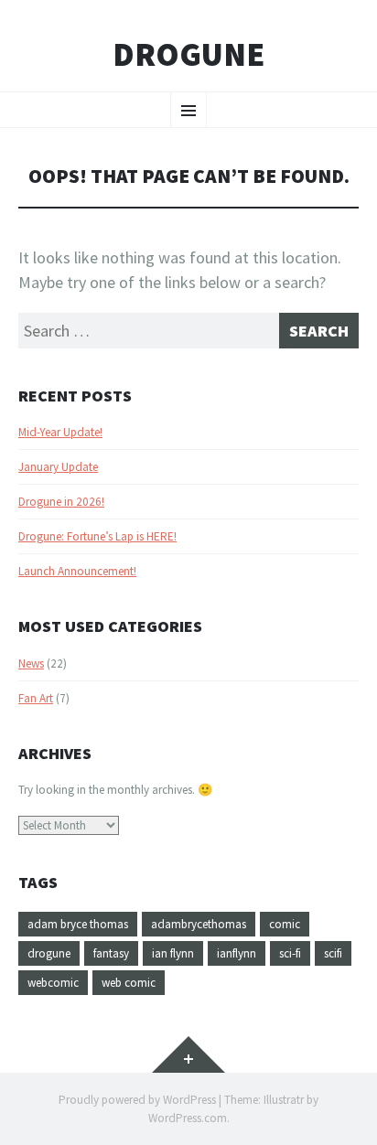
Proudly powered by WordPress (137, 1100)
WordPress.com (187, 1118)
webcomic (53, 982)
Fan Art (35, 698)
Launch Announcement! (77, 571)
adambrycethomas (198, 924)
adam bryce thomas (77, 924)
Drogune (188, 55)
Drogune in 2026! (61, 501)
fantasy (111, 953)
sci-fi (290, 953)
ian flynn (173, 953)
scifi (333, 953)
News (31, 663)
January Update (58, 467)
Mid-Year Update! (60, 432)
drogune (48, 953)
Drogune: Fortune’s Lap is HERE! (97, 536)
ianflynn (236, 953)
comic (284, 924)
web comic (129, 982)
